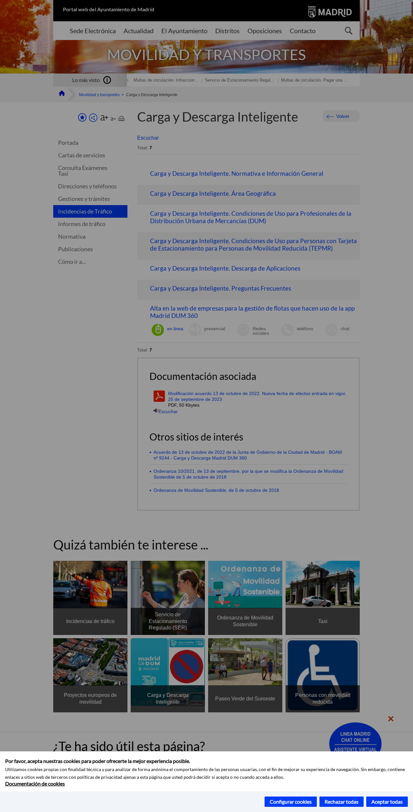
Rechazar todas (341, 801)
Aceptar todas (387, 801)
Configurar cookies (291, 801)
